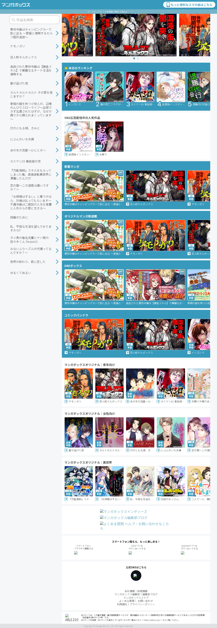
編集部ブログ (150, 594)
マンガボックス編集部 (127, 594)
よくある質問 (126, 601)
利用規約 (122, 604)
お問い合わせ (145, 601)
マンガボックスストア (136, 597)
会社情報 (130, 591)
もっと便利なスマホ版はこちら (191, 5)
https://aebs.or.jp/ (152, 620)
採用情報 (142, 591)
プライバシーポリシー (142, 604)
